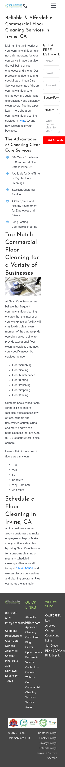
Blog (28, 642)
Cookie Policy (47, 738)
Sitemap (52, 758)
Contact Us (32, 667)
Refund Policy (47, 748)
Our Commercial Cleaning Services (32, 690)
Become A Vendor (31, 660)
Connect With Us (30, 675)
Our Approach (31, 624)
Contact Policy (47, 733)
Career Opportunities (33, 650)
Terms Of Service (46, 753)
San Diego (51, 645)
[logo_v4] (13, 4)
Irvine (22, 120)
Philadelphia (52, 655)
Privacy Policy (47, 743)
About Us (30, 617)
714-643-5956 (24, 568)
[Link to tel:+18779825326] (25, 6)
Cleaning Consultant (32, 635)
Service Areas (29, 705)
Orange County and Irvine (52, 635)
